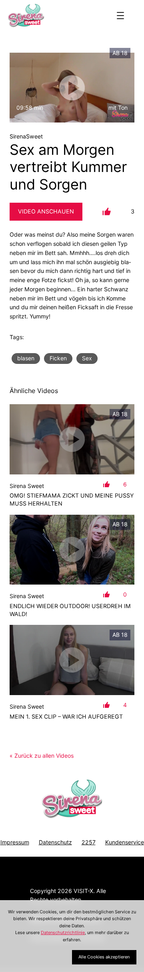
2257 (89, 842)
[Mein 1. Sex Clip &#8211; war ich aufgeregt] (72, 660)
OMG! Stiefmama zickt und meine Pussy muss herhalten (72, 499)
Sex (87, 358)
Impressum (14, 842)
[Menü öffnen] (120, 16)
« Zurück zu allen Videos (42, 755)
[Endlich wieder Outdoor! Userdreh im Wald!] (72, 550)
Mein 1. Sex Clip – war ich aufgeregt (66, 716)
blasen (25, 358)
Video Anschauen (46, 211)
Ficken (58, 358)
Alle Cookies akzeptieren (104, 957)
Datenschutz (55, 842)
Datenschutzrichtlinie (63, 932)
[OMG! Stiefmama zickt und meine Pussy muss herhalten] (72, 439)
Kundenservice (124, 842)
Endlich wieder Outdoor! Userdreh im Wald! (70, 610)
